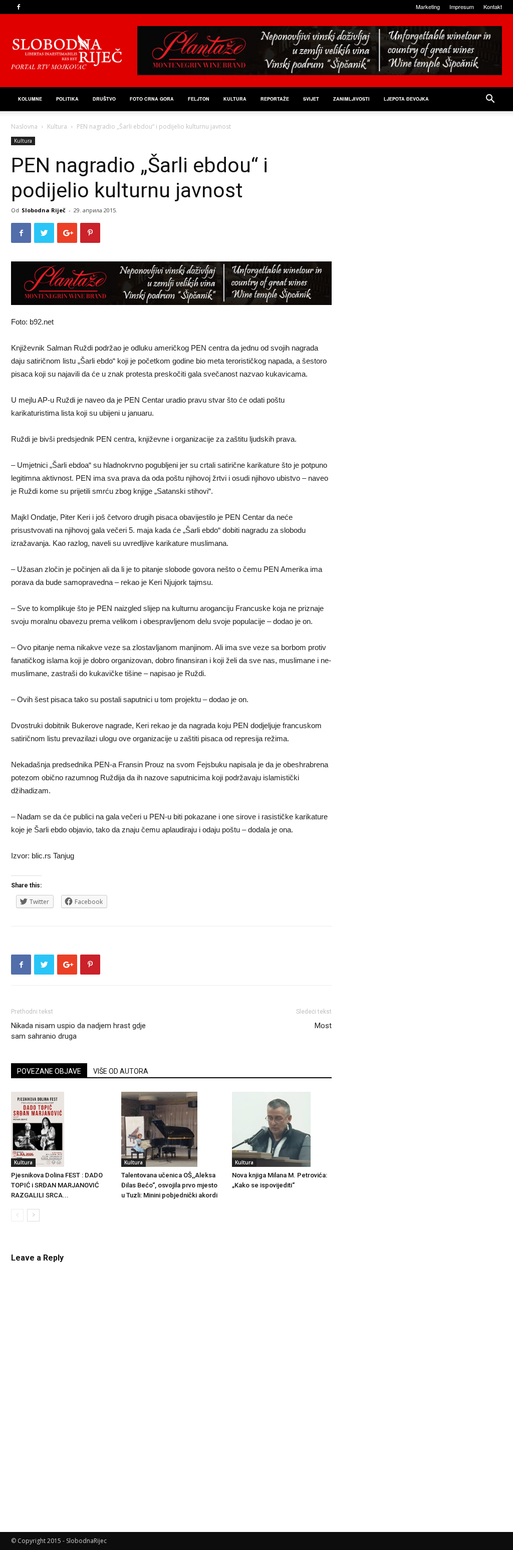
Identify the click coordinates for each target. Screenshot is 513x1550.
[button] (490, 100)
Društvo (104, 99)
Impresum (461, 7)
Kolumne (30, 99)
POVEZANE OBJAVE (49, 1071)
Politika (67, 99)
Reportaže (275, 99)
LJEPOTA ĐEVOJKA (406, 99)
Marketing (428, 7)
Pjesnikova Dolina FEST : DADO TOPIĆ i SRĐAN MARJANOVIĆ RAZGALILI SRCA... (57, 1185)
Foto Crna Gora (152, 99)
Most (323, 1025)
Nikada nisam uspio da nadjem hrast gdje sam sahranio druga (78, 1031)
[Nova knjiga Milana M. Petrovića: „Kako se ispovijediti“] (282, 1129)
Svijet (311, 99)
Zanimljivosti (351, 99)
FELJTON (198, 99)
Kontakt (492, 7)
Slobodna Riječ (44, 210)
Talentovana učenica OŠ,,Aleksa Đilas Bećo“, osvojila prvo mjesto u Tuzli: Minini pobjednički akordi (169, 1185)
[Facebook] (18, 7)
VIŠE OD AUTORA (120, 1071)
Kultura (234, 99)
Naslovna (24, 126)
